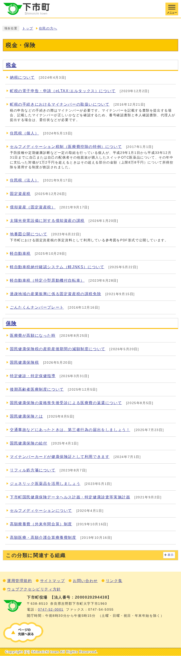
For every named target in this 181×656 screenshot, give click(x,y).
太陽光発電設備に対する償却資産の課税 (47, 221)
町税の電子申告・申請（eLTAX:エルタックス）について (63, 91)
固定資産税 (20, 194)
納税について (22, 77)
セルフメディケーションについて (41, 511)
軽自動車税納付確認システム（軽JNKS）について (57, 267)
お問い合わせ (85, 581)
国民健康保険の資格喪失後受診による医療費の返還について (66, 403)
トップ (27, 28)
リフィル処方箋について (33, 470)
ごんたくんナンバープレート (37, 307)
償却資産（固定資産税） (33, 207)
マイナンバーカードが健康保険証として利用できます (59, 457)
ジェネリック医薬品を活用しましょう (45, 484)
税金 (11, 65)
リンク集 (114, 581)
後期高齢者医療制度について (37, 389)
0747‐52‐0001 (51, 609)
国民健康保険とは (26, 416)
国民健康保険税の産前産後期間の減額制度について (57, 349)
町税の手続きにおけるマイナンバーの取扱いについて (59, 104)
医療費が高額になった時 (33, 335)
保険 (11, 323)
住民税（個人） (24, 133)
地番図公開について (28, 234)
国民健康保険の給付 (28, 443)
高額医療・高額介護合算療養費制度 (43, 537)
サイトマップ (52, 581)
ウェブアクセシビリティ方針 (34, 589)
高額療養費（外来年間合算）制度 (41, 524)
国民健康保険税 (24, 362)
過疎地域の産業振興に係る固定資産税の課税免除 (55, 294)
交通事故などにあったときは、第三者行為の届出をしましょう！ (70, 430)
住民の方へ (48, 28)
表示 (171, 554)
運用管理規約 (19, 581)
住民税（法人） (24, 180)
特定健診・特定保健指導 (33, 376)
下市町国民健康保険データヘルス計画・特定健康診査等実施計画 (70, 497)
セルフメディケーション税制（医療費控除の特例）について (66, 147)
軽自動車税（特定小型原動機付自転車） (47, 280)
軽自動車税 (20, 253)
